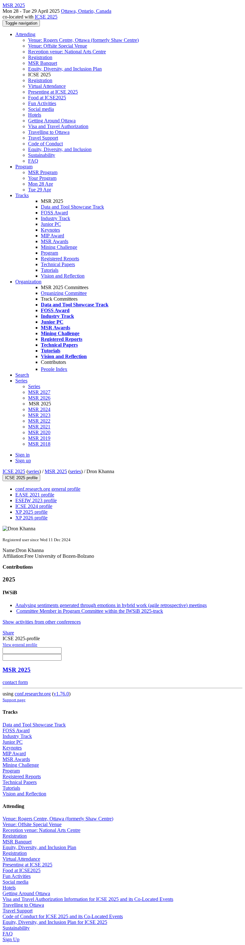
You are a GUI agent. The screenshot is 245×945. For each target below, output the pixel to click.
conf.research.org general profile (47, 489)
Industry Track (55, 218)
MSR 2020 (39, 432)
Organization (28, 281)
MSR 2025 (56, 471)
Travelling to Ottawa (49, 132)
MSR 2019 (39, 438)
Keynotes (50, 230)
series (33, 471)
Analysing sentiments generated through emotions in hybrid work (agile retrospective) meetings (111, 605)
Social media (41, 109)
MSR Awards (54, 241)
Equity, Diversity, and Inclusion (60, 149)
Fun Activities (42, 103)
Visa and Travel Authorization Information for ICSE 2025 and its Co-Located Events (88, 899)
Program (24, 166)
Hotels (34, 115)
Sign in (22, 454)
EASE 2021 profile (34, 494)
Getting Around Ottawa (52, 120)
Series (34, 386)
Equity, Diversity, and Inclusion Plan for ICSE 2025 (55, 922)
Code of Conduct (45, 143)
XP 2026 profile (31, 517)
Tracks (22, 195)
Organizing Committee (64, 293)
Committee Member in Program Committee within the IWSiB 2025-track (89, 611)
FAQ (33, 161)
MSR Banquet (42, 63)
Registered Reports (60, 258)
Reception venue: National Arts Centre (67, 51)
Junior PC (51, 224)
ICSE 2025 (46, 16)
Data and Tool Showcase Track (72, 207)
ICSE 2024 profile (33, 506)
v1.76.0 (61, 693)
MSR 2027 (39, 392)
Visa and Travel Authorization (58, 126)
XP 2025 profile (31, 512)
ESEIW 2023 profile (36, 500)
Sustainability (41, 155)
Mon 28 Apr (40, 184)
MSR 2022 (39, 421)
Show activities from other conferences (42, 622)
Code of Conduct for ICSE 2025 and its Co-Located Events (63, 916)
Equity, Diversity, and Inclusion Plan (65, 69)
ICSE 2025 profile (21, 477)
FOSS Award (54, 212)
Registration (40, 57)
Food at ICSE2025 (47, 97)
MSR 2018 (39, 444)
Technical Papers (58, 264)
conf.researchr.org (33, 693)
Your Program (42, 178)
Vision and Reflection (63, 276)
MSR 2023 (39, 415)
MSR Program (42, 172)
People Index (54, 369)
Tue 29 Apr (39, 189)
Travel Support (43, 138)
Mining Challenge (59, 247)
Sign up (23, 460)
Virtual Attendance (47, 86)
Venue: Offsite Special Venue (57, 46)
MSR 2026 (39, 398)
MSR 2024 (39, 409)
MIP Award (52, 235)
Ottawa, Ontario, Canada (86, 11)
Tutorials (49, 270)
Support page (14, 699)
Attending (25, 34)
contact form (15, 682)
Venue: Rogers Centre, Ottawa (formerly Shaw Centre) (83, 40)
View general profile (20, 644)
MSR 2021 (39, 426)
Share (8, 632)
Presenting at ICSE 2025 (53, 92)
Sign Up (11, 939)
